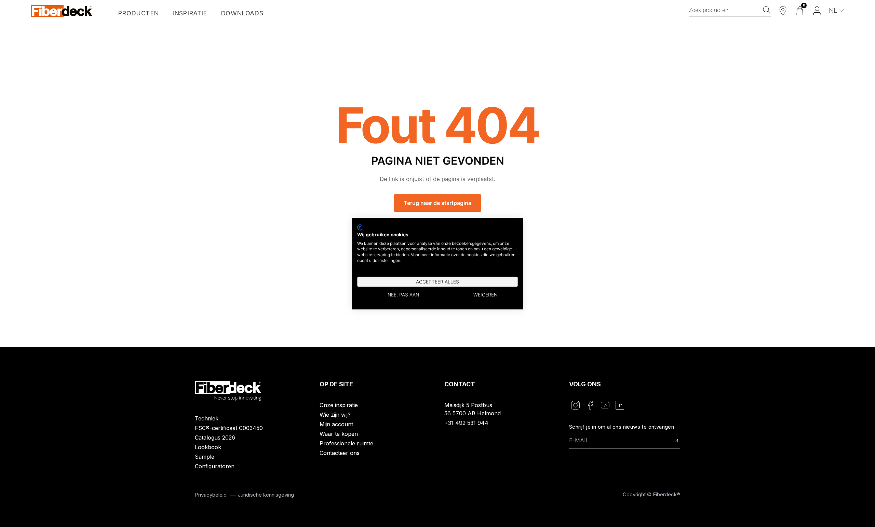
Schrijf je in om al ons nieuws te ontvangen (621, 427)
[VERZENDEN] (676, 441)
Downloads (242, 13)
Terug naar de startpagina (437, 202)
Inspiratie (189, 13)
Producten (138, 13)
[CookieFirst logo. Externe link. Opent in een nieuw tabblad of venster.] (359, 227)
